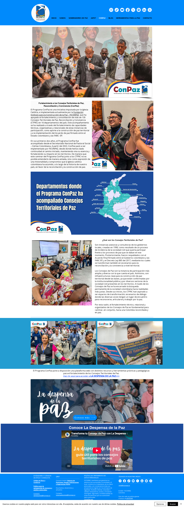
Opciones (160, 504)
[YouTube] (122, 10)
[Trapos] (150, 10)
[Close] (180, 504)
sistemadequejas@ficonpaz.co (65, 495)
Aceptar (173, 504)
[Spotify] (139, 10)
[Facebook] (128, 10)
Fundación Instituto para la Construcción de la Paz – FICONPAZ (57, 113)
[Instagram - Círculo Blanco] (111, 10)
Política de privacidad (125, 504)
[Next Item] (158, 342)
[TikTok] (117, 10)
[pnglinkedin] (144, 10)
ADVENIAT (129, 498)
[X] (133, 10)
